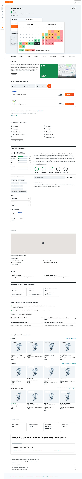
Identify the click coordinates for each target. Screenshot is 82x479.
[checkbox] (17, 213)
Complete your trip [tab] (16, 442)
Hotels (16, 476)
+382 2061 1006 (14, 15)
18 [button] (26, 40)
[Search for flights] (2, 6)
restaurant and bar (22, 191)
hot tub (21, 188)
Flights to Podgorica (17, 449)
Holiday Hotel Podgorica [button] (16, 354)
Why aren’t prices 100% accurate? (19, 469)
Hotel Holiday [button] (30, 354)
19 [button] (29, 40)
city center (13, 186)
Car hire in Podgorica (37, 449)
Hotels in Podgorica (57, 449)
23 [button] (20, 43)
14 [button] (35, 37)
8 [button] (49, 34)
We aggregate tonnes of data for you (20, 467)
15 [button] (38, 37)
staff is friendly (14, 180)
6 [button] (32, 34)
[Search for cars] (2, 11)
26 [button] (29, 43)
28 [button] (35, 43)
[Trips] (2, 24)
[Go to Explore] (2, 17)
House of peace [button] (14, 380)
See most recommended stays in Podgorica (67, 388)
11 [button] (26, 37)
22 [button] (38, 40)
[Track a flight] (2, 20)
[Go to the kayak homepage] (9, 2)
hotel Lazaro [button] (62, 354)
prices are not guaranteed (36, 461)
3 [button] (23, 34)
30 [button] (20, 46)
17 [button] (23, 40)
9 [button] (20, 37)
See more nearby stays (71, 338)
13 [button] (32, 37)
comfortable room (14, 188)
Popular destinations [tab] (27, 442)
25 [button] (26, 43)
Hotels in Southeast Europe (39, 476)
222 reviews (21, 12)
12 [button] (29, 37)
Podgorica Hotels (49, 476)
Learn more (40, 110)
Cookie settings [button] (14, 115)
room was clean (23, 183)
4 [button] (26, 34)
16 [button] (20, 40)
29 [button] (38, 43)
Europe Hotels (21, 476)
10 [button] (23, 37)
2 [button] (20, 34)
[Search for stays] (2, 8)
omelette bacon (14, 191)
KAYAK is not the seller (17, 465)
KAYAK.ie (12, 476)
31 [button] (23, 46)
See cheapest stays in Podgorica (69, 363)
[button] (2, 2)
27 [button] (32, 43)
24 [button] (23, 43)
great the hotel (21, 180)
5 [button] (29, 34)
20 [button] (32, 40)
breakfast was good (15, 183)
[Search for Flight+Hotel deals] (2, 14)
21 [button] (35, 40)
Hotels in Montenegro (29, 476)
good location (19, 186)
